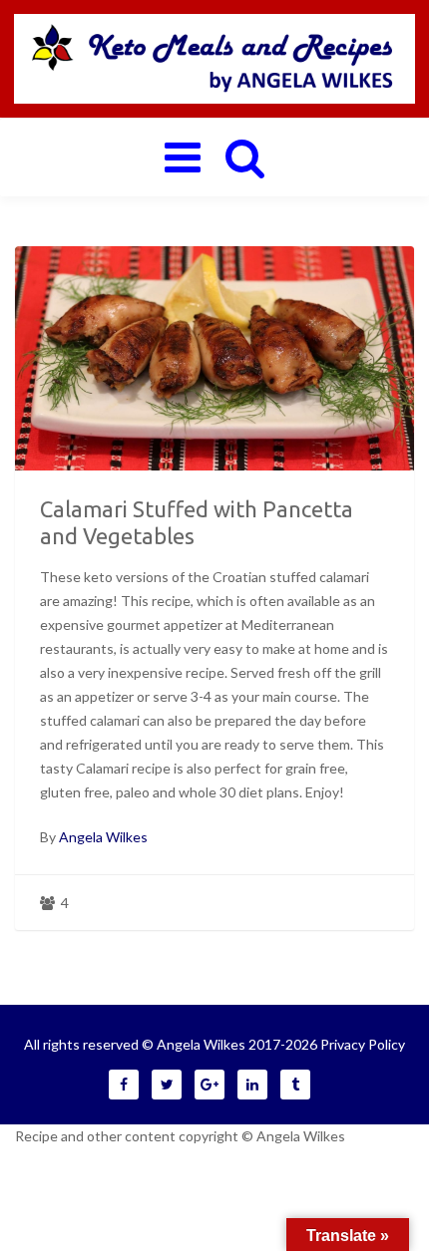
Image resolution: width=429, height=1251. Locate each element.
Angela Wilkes (103, 836)
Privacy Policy (362, 1044)
